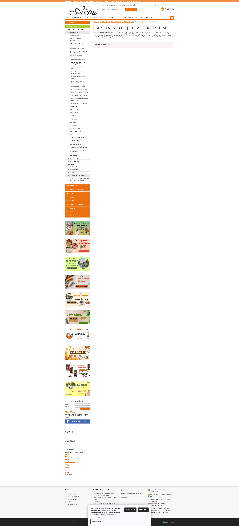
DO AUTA (73, 134)
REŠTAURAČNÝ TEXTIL (154, 18)
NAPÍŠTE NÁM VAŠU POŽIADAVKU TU (105, 503)
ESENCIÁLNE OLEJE (76, 56)
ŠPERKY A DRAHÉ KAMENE (95, 18)
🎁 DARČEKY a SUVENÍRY (133, 18)
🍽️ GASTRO (70, 193)
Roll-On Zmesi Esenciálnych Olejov (79, 77)
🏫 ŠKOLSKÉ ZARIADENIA (75, 189)
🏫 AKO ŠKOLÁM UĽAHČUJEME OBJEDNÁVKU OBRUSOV (157, 504)
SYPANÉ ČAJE (72, 167)
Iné (66, 470)
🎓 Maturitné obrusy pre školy (158, 508)
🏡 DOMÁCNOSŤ (72, 26)
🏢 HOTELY (70, 201)
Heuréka (67, 467)
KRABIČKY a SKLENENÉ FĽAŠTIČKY (77, 151)
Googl (67, 461)
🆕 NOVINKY (71, 216)
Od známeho (69, 458)
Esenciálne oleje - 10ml (78, 59)
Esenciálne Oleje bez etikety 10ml (78, 63)
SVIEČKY (72, 116)
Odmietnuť (130, 510)
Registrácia (170, 5)
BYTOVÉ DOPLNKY (74, 161)
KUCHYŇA (71, 173)
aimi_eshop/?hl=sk (72, 504)
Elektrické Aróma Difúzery (78, 48)
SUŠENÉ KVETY (74, 141)
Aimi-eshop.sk (71, 502)
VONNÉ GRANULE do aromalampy (76, 44)
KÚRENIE (71, 164)
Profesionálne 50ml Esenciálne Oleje (77, 82)
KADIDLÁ (73, 122)
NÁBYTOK (70, 212)
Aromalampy (74, 155)
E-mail (67, 404)
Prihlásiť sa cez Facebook (79, 421)
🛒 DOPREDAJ (77, 18)
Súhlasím (143, 510)
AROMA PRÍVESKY (75, 144)
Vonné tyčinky (74, 106)
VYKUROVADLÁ (75, 125)
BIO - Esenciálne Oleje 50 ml (79, 92)
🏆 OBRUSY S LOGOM (126, 497)
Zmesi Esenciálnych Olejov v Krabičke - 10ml (80, 72)
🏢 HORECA (125, 490)
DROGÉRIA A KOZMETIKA (76, 30)
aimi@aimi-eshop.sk (73, 496)
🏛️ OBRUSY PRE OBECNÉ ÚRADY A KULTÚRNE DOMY (130, 494)
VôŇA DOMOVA (73, 32)
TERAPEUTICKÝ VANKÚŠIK (78, 147)
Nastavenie (97, 521)
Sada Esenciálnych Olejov (79, 95)
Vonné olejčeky (74, 35)
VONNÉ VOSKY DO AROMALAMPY (75, 39)
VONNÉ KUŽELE (75, 109)
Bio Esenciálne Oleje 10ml (79, 89)
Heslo (67, 406)
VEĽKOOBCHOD (98, 501)
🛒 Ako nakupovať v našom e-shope (104, 493)
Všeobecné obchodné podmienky (103, 495)
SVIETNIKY (73, 119)
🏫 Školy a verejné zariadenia (156, 490)
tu (99, 517)
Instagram (68, 464)
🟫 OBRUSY (70, 22)
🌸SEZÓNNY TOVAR (73, 186)
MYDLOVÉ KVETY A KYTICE (78, 138)
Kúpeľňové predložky (76, 176)
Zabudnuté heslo (70, 412)
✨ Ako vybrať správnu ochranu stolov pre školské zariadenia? (159, 511)
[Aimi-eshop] (83, 10)
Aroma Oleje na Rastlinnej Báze (79, 68)
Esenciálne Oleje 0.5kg (78, 86)
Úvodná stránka (67, 17)
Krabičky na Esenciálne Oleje (80, 103)
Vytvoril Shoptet (169, 522)
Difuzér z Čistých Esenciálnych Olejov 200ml (79, 52)
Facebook (68, 454)
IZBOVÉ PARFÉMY (75, 128)
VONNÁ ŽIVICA (75, 113)
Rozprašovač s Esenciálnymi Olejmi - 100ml (79, 99)
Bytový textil (114, 18)
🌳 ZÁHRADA (71, 197)
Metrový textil (74, 170)
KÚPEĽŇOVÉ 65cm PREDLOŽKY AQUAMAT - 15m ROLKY (79, 179)
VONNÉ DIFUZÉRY (75, 131)
